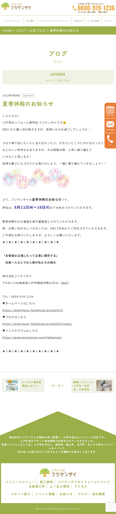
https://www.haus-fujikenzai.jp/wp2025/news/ (37, 324)
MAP (65, 283)
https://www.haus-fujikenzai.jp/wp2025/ (32, 310)
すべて (49, 80)
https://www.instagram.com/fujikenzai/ (32, 337)
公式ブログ (64, 80)
